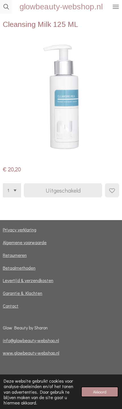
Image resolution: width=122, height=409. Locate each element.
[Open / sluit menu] (116, 7)
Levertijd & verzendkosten (28, 280)
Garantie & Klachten (22, 293)
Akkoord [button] (99, 392)
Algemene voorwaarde (25, 242)
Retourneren (15, 255)
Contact (10, 306)
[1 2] (12, 190)
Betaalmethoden (19, 268)
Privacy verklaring (19, 230)
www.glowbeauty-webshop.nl (31, 353)
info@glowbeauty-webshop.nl (31, 340)
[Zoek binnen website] (6, 7)
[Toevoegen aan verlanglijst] (112, 190)
